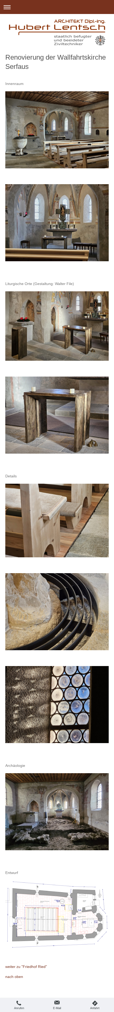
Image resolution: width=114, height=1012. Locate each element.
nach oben (14, 977)
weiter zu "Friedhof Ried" (26, 967)
